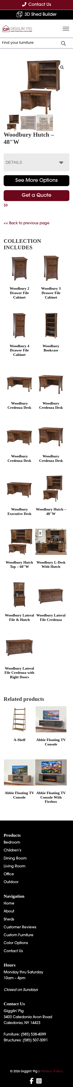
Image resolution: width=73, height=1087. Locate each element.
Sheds (9, 919)
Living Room (14, 866)
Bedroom (12, 843)
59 (6, 206)
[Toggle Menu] (66, 29)
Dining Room (15, 859)
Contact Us (13, 951)
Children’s (12, 850)
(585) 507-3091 (35, 1040)
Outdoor (11, 882)
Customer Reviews (20, 927)
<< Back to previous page (26, 223)
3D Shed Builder (41, 15)
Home (9, 904)
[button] (62, 67)
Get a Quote (36, 195)
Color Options (16, 943)
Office (9, 874)
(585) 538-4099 (33, 1035)
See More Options (36, 180)
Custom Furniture (18, 935)
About (9, 911)
